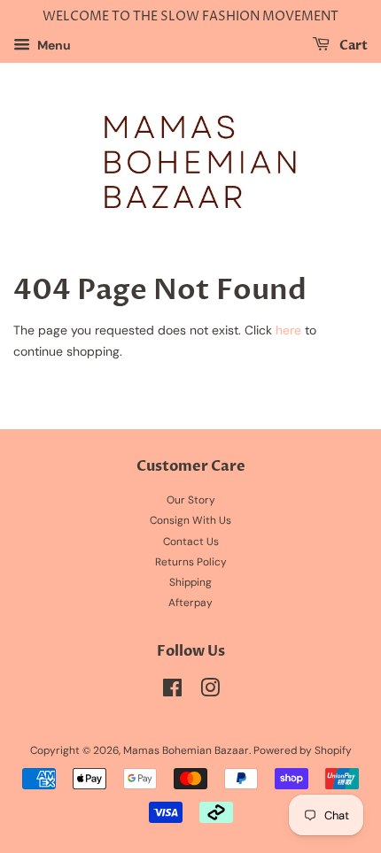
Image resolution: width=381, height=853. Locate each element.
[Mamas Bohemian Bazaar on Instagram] (210, 692)
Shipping (190, 582)
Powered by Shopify (302, 750)
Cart (352, 45)
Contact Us (191, 541)
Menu (53, 45)
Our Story (191, 500)
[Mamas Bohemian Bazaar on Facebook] (172, 692)
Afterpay (190, 603)
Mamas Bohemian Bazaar (186, 750)
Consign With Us (190, 520)
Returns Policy (191, 562)
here (288, 330)
